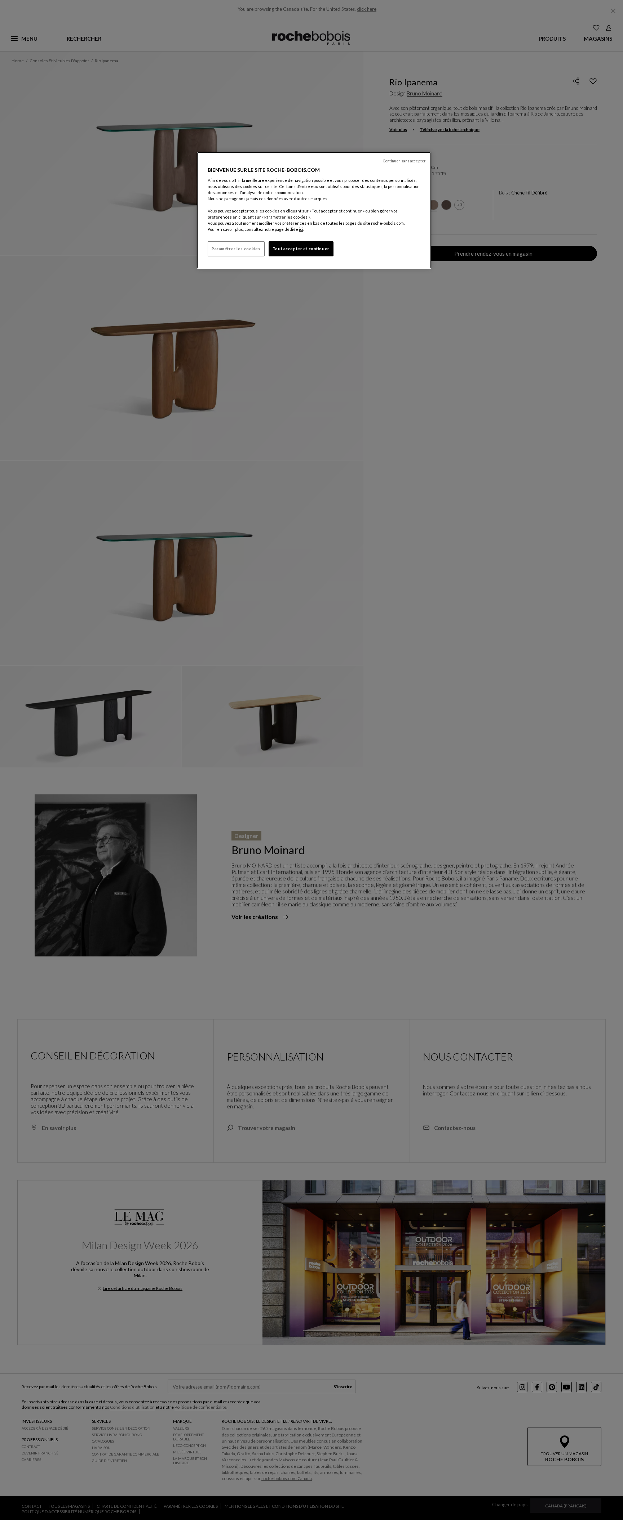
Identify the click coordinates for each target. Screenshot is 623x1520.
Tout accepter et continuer (301, 248)
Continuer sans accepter (404, 161)
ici (301, 229)
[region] (314, 210)
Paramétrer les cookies (236, 248)
